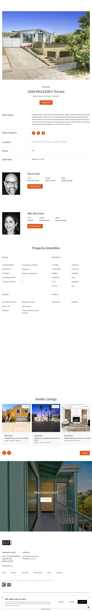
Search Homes (38, 572)
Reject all (61, 602)
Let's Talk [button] (46, 499)
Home (3, 572)
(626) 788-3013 (7, 558)
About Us (13, 572)
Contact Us (59, 572)
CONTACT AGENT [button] (35, 186)
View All (85, 453)
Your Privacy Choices (46, 609)
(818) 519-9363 (50, 180)
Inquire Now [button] (46, 102)
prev (4, 453)
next (9, 453)
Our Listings (25, 572)
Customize (71, 602)
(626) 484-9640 (44, 220)
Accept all (82, 602)
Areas (49, 572)
